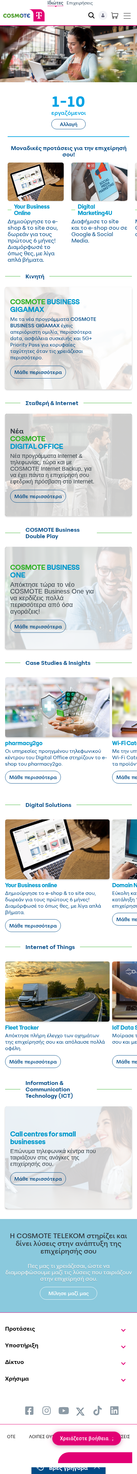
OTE (11, 1436)
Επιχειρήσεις (80, 2)
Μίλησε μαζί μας (68, 1293)
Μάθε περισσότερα (38, 372)
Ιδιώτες (55, 2)
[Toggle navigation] (127, 14)
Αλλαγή (68, 124)
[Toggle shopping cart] (114, 15)
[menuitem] (29, 1410)
